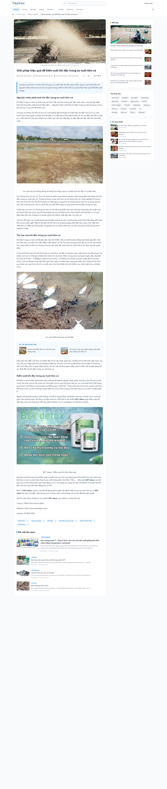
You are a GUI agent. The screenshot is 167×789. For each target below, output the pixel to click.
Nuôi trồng (115, 98)
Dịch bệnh (134, 98)
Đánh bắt (115, 101)
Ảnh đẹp (114, 112)
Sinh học (114, 109)
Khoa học (147, 105)
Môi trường (144, 98)
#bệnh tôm (21, 521)
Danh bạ (70, 9)
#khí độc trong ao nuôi (66, 521)
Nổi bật (16, 9)
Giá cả (24, 9)
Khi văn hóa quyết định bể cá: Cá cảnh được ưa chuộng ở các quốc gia (125, 74)
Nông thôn (136, 105)
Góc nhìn (123, 112)
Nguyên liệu (134, 101)
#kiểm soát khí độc (86, 521)
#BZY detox (21, 524)
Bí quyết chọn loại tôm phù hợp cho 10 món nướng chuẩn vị (126, 58)
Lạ (140, 109)
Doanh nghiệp (33, 14)
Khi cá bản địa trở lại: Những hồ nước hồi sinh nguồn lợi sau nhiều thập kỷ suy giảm (133, 140)
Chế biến (124, 101)
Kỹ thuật (125, 98)
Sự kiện (61, 9)
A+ (89, 76)
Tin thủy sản (20, 14)
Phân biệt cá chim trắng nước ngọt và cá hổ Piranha (127, 50)
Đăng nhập (149, 3)
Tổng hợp (142, 112)
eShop (41, 9)
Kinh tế (144, 101)
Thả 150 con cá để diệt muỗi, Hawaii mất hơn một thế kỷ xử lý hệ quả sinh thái (126, 81)
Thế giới (127, 105)
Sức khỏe (133, 109)
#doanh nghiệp (36, 521)
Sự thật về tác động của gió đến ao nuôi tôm (133, 125)
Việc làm (33, 9)
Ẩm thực (123, 109)
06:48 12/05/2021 (25, 76)
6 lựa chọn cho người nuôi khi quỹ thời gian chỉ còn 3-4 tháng (127, 66)
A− (84, 76)
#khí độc (50, 521)
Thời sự (132, 112)
